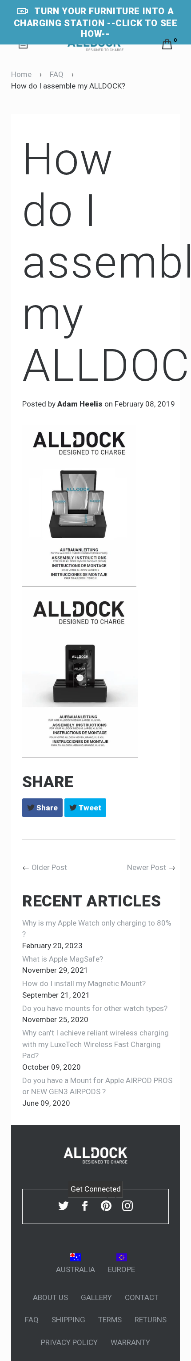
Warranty (130, 1342)
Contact (142, 1297)
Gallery (96, 1297)
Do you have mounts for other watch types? (94, 1008)
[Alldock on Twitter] (63, 1205)
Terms (110, 1319)
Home (21, 74)
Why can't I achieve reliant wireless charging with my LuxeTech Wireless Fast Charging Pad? (95, 1044)
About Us (50, 1297)
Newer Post (146, 867)
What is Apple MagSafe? (62, 958)
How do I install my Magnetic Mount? (84, 983)
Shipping (68, 1319)
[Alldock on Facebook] (85, 1205)
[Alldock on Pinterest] (106, 1205)
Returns (151, 1319)
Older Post (49, 867)
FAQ (57, 74)
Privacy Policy (69, 1342)
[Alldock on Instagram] (127, 1205)
